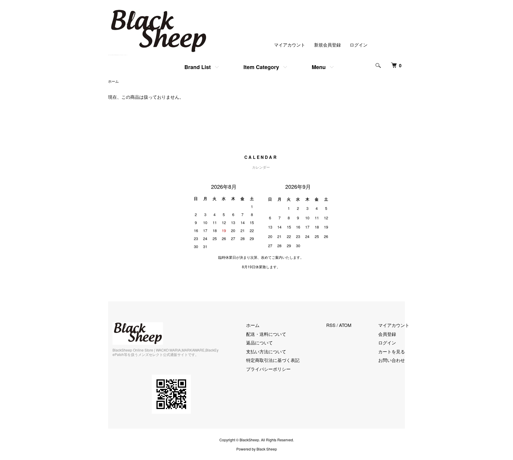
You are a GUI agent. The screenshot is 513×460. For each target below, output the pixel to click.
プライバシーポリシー (268, 369)
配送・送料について (266, 334)
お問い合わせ (391, 360)
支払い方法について (266, 351)
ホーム (113, 81)
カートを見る (391, 351)
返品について (259, 342)
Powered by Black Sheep (256, 449)
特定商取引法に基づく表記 (273, 360)
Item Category (261, 67)
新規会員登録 (327, 44)
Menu (319, 67)
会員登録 (387, 334)
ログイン (359, 44)
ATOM (345, 325)
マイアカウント (289, 44)
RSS (330, 325)
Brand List (197, 67)
